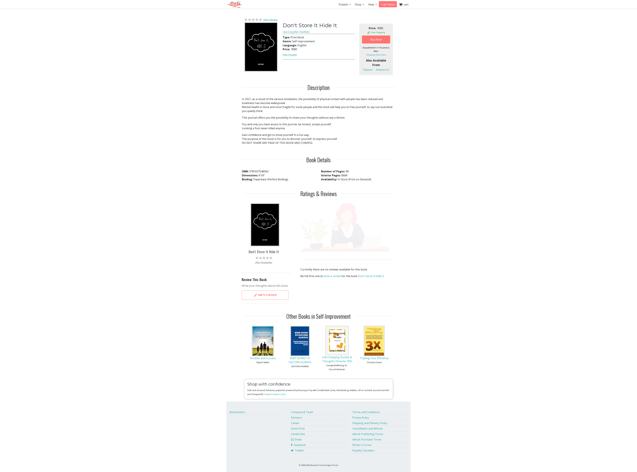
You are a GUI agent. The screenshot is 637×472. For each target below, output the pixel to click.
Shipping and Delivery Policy (369, 423)
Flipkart (368, 70)
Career (295, 423)
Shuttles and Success (263, 358)
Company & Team (302, 412)
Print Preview (290, 54)
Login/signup (388, 4)
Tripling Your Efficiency (374, 358)
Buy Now (376, 39)
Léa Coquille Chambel (296, 32)
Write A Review (267, 294)
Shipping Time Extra (376, 54)
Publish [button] (344, 4)
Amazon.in (382, 70)
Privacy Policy (360, 417)
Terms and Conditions (366, 412)
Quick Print (298, 428)
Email (298, 439)
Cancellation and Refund (367, 428)
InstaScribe (298, 434)
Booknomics (237, 412)
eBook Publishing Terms (367, 434)
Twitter (298, 450)
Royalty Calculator (363, 450)
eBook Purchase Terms (367, 439)
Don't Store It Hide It (371, 276)
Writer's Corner (362, 445)
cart (405, 4)
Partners (296, 417)
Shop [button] (358, 4)
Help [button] (371, 4)
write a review (332, 276)
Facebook (299, 445)
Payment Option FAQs (275, 394)
